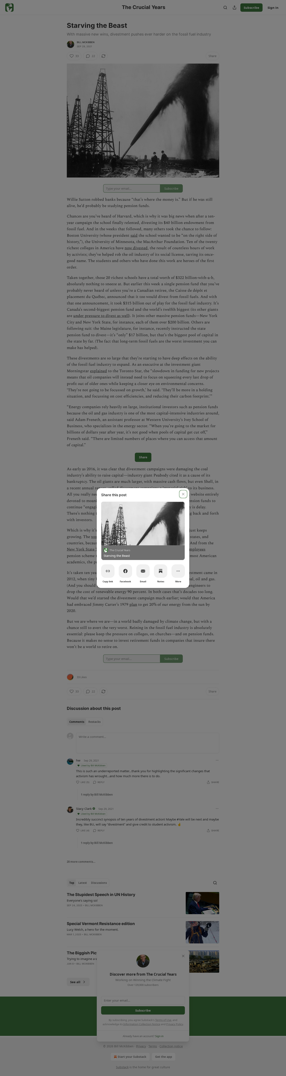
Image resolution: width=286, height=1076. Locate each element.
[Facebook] (125, 571)
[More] (178, 571)
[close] (183, 494)
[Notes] (160, 571)
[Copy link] (108, 571)
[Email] (143, 571)
